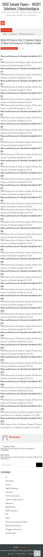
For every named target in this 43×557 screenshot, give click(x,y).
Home (5, 34)
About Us (11, 554)
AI (6, 477)
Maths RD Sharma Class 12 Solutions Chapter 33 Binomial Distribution (21, 458)
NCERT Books (10, 507)
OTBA (8, 518)
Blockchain (10, 481)
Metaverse (9, 503)
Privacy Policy (21, 554)
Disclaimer (31, 554)
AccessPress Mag (30, 550)
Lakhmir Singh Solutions (14, 499)
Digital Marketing (12, 488)
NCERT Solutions (12, 510)
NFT (7, 514)
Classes (8, 484)
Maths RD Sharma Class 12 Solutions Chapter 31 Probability (18, 449)
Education (9, 492)
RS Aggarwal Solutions (14, 529)
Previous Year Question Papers (17, 522)
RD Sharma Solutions (26, 34)
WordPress (13, 550)
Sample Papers (11, 533)
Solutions (13, 34)
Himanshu (14, 436)
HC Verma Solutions (13, 496)
